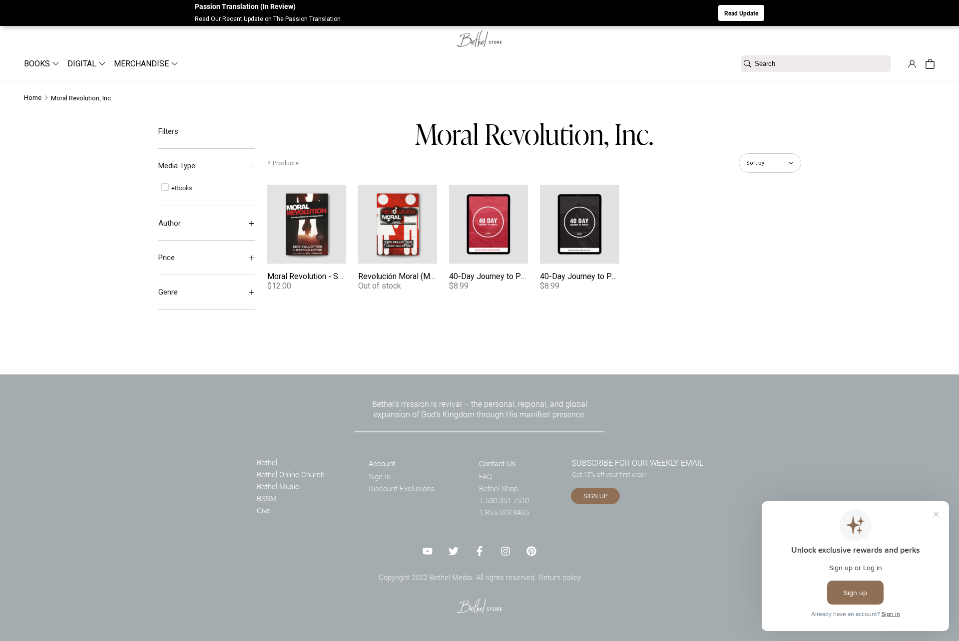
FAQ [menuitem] (485, 476)
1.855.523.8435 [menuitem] (504, 512)
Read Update (741, 13)
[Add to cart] (335, 253)
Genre (168, 292)
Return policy (559, 577)
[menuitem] (37, 63)
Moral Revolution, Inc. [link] (81, 98)
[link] (479, 32)
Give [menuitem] (264, 510)
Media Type (176, 165)
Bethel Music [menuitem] (278, 486)
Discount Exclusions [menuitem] (402, 488)
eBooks (181, 187)
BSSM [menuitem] (267, 498)
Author (169, 223)
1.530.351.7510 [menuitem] (504, 500)
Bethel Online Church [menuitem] (291, 474)
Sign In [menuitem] (380, 476)
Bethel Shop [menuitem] (498, 488)
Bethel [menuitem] (267, 462)
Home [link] (32, 97)
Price (166, 257)
